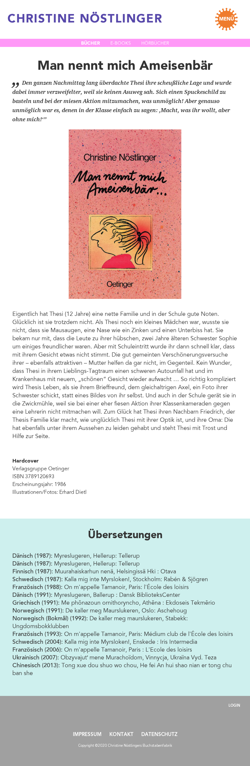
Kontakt (121, 734)
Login (234, 706)
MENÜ (226, 19)
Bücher (90, 43)
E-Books (120, 43)
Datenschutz (159, 734)
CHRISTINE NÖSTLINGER (84, 19)
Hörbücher (155, 43)
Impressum (87, 734)
